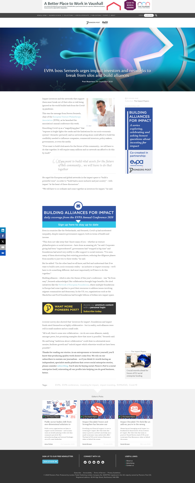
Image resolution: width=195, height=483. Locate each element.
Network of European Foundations (74, 284)
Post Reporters (88, 81)
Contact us (130, 465)
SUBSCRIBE (148, 15)
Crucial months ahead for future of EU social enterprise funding (137, 373)
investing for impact (89, 385)
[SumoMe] (3, 253)
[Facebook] (89, 462)
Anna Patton (49, 444)
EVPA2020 (122, 385)
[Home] (97, 23)
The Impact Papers (141, 101)
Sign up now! (49, 462)
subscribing (62, 365)
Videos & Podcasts (82, 15)
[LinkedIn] (3, 230)
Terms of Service (100, 473)
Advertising (130, 463)
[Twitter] (85, 462)
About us (129, 461)
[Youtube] (94, 462)
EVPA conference (70, 385)
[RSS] (102, 462)
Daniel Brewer (87, 444)
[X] (3, 241)
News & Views (42, 15)
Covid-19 (133, 385)
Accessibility (87, 473)
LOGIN (141, 15)
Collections (68, 15)
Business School (55, 15)
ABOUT (113, 15)
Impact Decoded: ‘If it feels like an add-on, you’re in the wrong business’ (135, 424)
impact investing (107, 385)
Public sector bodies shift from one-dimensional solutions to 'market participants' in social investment (58, 425)
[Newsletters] (98, 462)
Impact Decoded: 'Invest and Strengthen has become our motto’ (95, 424)
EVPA (57, 385)
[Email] (3, 247)
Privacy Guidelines (114, 473)
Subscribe (77, 473)
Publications (96, 15)
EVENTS (105, 15)
